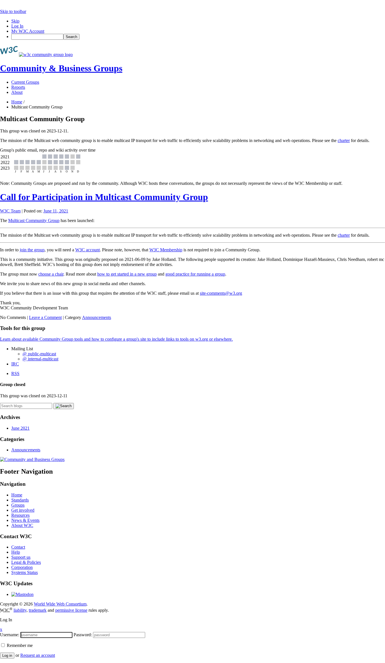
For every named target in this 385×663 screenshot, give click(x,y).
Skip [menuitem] (15, 21)
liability (20, 610)
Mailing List (22, 348)
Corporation (22, 567)
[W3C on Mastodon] (22, 594)
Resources (20, 515)
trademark (38, 610)
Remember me (19, 645)
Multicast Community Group (33, 220)
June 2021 (20, 428)
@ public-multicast (39, 353)
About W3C (22, 525)
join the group (32, 249)
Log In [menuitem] (17, 26)
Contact (18, 547)
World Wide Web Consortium (60, 604)
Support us (20, 557)
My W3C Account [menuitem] (27, 31)
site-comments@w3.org (221, 293)
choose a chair (50, 274)
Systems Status (24, 572)
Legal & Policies (26, 562)
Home (16, 101)
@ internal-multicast (40, 358)
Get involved (22, 510)
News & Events (25, 520)
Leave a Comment (45, 317)
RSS (15, 373)
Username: (9, 634)
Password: (83, 634)
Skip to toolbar (13, 11)
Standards (20, 500)
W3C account (87, 249)
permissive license (71, 610)
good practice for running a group (195, 274)
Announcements (96, 317)
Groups (18, 505)
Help (15, 552)
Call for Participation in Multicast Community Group (104, 197)
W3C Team (10, 211)
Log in (7, 655)
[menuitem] (198, 37)
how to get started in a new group (127, 274)
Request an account (37, 655)
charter (344, 140)
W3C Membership (165, 249)
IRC (15, 364)
